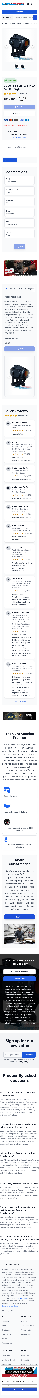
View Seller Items (19, 137)
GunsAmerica (11, 1264)
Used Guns (6, 1334)
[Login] (32, 4)
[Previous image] (6, 46)
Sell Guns (19, 12)
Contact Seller (11, 160)
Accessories (16, 23)
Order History (26, 1330)
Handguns (6, 1321)
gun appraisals (22, 1298)
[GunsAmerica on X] (7, 1310)
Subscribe (29, 1055)
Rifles (4, 1326)
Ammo (4, 1339)
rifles (27, 1102)
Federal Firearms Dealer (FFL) (12, 1139)
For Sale (6, 17)
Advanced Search (28, 1326)
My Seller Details (9, 1360)
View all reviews (19, 701)
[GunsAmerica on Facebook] (3, 1310)
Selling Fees (6, 1364)
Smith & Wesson (12, 1110)
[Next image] (33, 46)
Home (6, 23)
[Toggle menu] (35, 4)
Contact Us (25, 1360)
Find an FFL (26, 1334)
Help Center (26, 1356)
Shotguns (6, 1330)
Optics (27, 23)
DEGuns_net (22, 131)
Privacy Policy (22, 1062)
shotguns (34, 1102)
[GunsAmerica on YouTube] (12, 1310)
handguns (20, 1102)
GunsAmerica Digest (10, 1306)
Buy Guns (19, 917)
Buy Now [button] (20, 107)
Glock (28, 1107)
